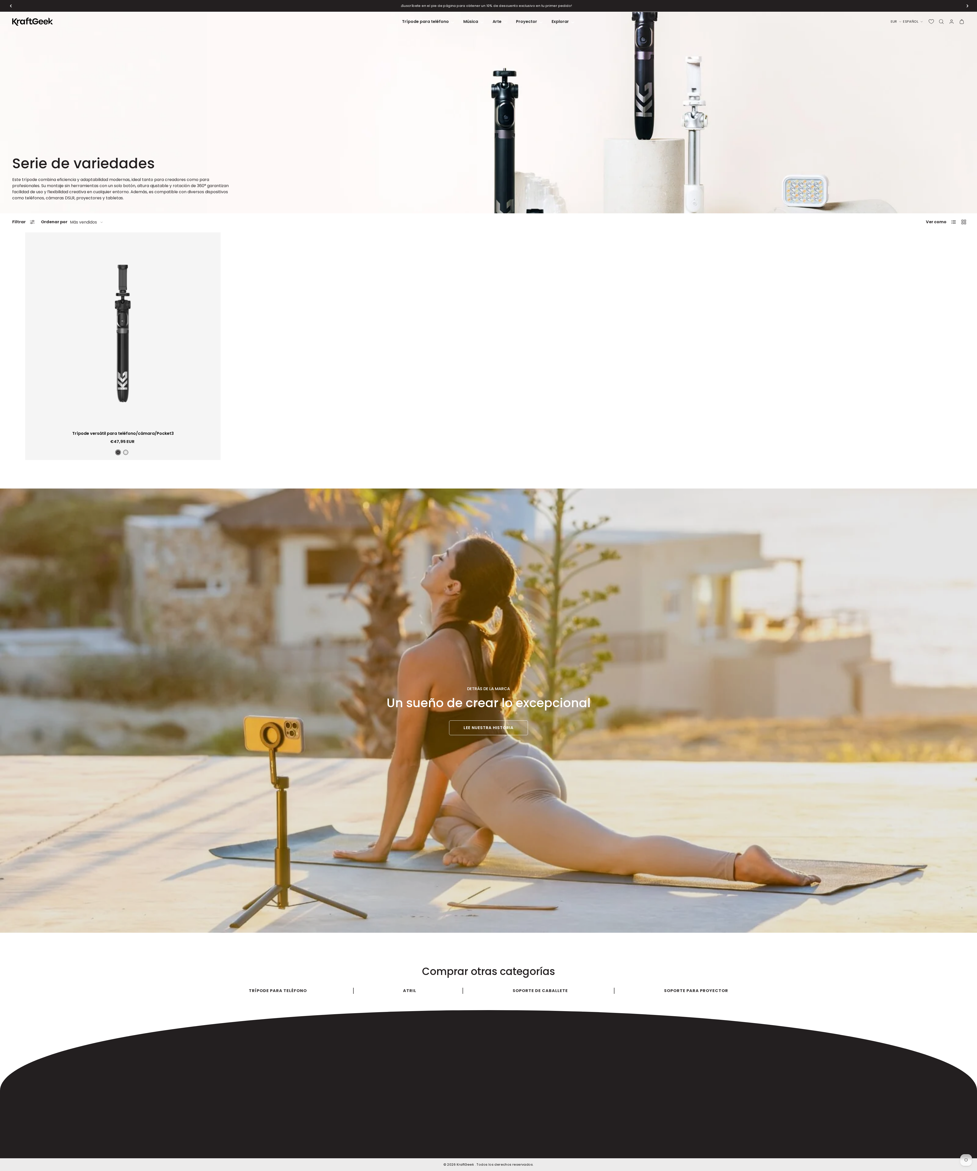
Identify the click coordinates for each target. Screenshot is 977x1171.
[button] (11, 5)
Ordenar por (54, 222)
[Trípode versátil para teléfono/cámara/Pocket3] (122, 332)
